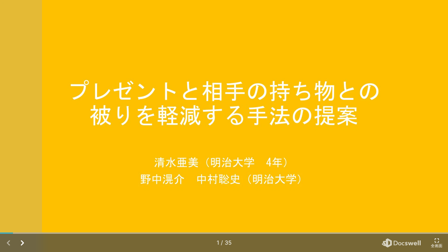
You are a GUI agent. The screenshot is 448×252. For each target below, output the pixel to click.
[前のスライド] (21, 126)
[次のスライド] (427, 126)
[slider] (224, 233)
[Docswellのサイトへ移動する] (401, 243)
